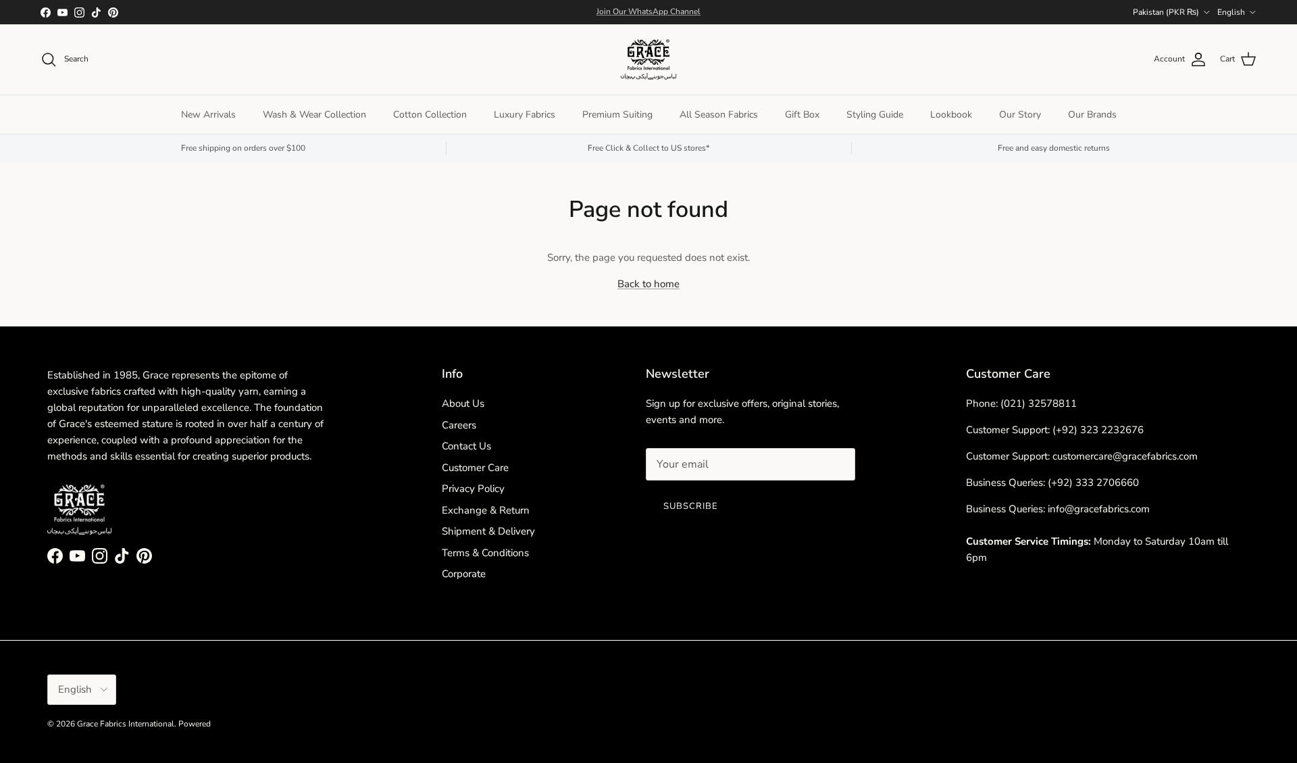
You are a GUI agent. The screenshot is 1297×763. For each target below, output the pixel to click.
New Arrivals (208, 114)
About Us (463, 403)
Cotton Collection (430, 114)
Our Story (1020, 114)
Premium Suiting (617, 114)
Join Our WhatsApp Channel (648, 11)
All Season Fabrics (719, 114)
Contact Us (466, 446)
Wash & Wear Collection (314, 114)
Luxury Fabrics (524, 114)
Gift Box (802, 114)
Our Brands (1092, 114)
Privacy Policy (473, 488)
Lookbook (951, 114)
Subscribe (690, 506)
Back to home (648, 284)
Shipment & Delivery (488, 531)
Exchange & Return (486, 510)
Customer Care (475, 467)
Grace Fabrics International (125, 723)
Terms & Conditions (485, 553)
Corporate (464, 574)
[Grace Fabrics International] (648, 59)
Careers (459, 425)
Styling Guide (874, 114)
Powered (194, 723)
